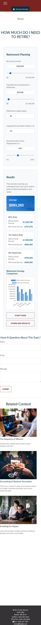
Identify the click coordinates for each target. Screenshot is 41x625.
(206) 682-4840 (23, 617)
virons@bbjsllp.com (20, 624)
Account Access (22, 9)
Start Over (20, 315)
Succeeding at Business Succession (16, 482)
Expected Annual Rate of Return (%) (20, 126)
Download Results (20, 323)
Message (3, 369)
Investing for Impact (9, 526)
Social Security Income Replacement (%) (15, 142)
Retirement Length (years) (16, 111)
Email (2, 355)
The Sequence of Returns (11, 439)
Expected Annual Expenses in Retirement (18, 86)
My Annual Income (13, 61)
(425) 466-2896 (24, 619)
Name (2, 341)
